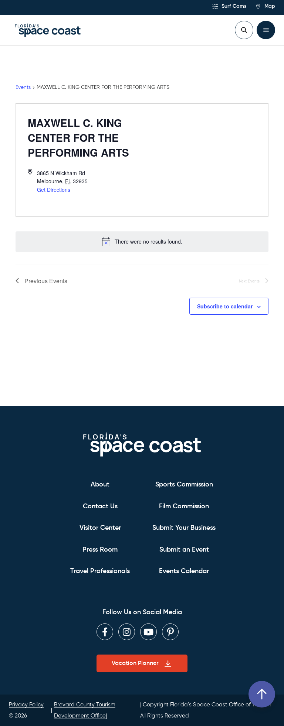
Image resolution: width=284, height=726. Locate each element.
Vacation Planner (135, 663)
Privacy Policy (26, 704)
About (100, 484)
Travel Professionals (100, 571)
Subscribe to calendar (225, 306)
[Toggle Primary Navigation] (266, 30)
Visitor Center (100, 528)
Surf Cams (233, 6)
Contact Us (100, 506)
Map (269, 6)
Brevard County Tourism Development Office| (84, 710)
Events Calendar (184, 571)
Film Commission (184, 506)
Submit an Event (184, 549)
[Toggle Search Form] (244, 30)
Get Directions (53, 189)
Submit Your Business (184, 528)
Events (23, 87)
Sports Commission (184, 484)
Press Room (100, 549)
